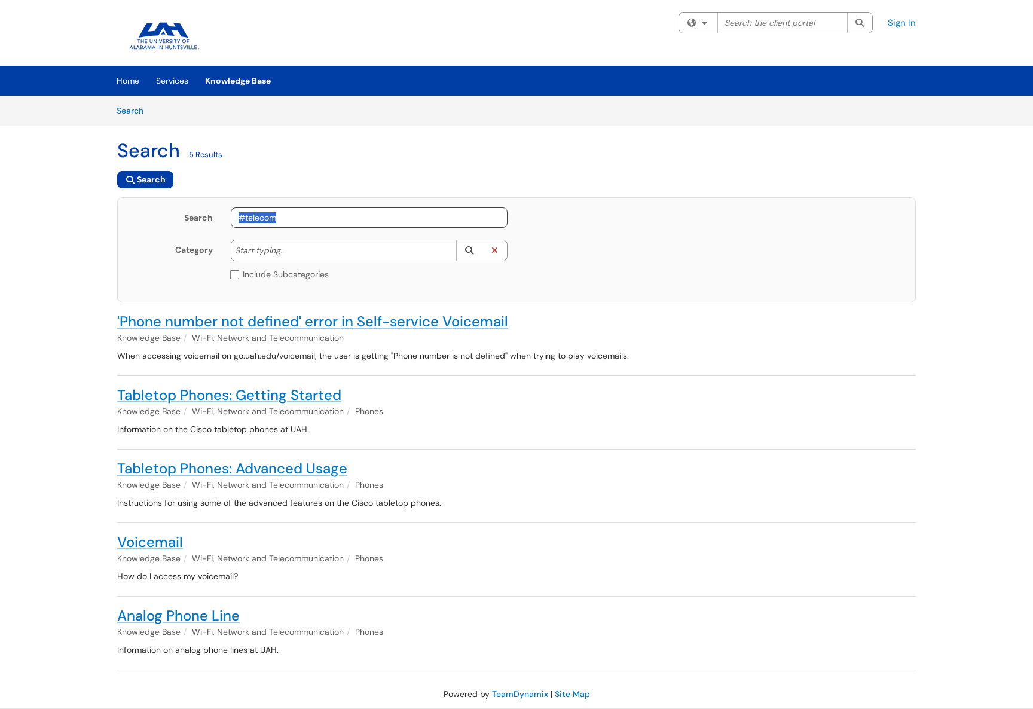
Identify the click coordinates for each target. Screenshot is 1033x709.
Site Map (572, 694)
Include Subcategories (286, 274)
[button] (469, 250)
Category (194, 250)
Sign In (902, 23)
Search (134, 110)
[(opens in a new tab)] (165, 36)
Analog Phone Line (178, 615)
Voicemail (150, 542)
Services (172, 80)
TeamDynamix (520, 694)
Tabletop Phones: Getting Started (229, 395)
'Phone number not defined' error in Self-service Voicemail (312, 321)
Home (128, 80)
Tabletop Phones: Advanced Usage (232, 468)
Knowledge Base (238, 80)
